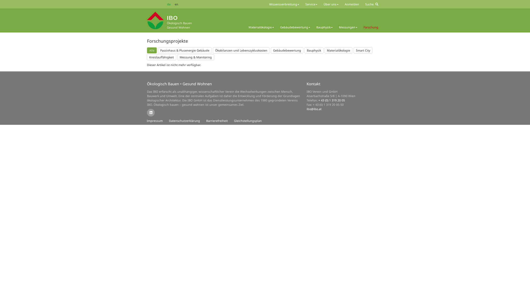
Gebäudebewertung (287, 50)
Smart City (363, 50)
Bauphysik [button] (323, 27)
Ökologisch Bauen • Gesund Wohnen (179, 83)
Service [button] (310, 4)
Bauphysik (314, 50)
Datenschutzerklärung (184, 121)
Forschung (371, 27)
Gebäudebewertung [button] (294, 27)
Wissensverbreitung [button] (283, 4)
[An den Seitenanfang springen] (524, 292)
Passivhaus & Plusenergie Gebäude (184, 50)
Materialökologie (338, 50)
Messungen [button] (347, 27)
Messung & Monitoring (196, 57)
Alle (151, 50)
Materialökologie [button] (260, 27)
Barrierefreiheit (217, 121)
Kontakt (313, 83)
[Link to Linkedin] (151, 112)
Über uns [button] (330, 4)
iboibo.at (314, 109)
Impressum (155, 121)
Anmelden (352, 4)
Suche (370, 4)
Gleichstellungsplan (248, 121)
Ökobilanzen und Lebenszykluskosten (241, 50)
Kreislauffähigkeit (161, 57)
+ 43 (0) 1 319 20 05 (331, 100)
